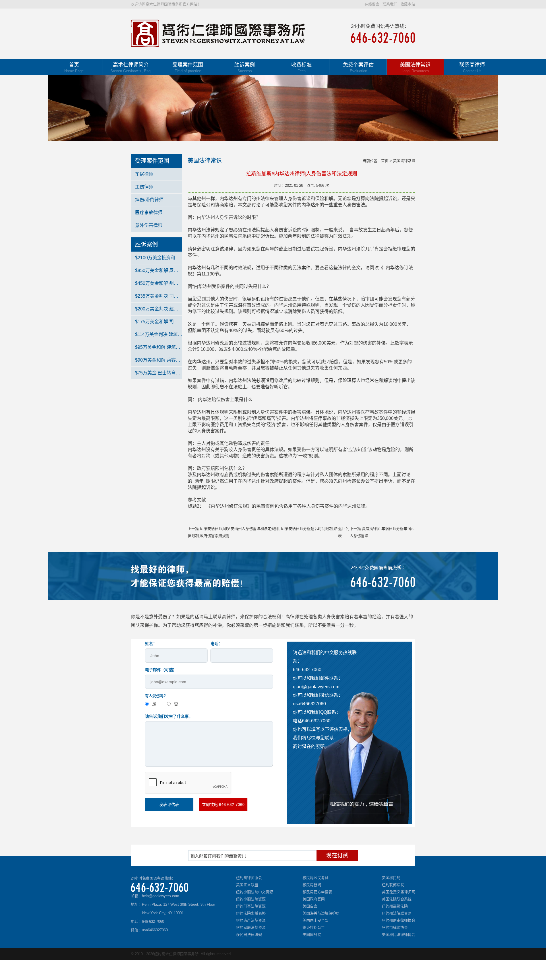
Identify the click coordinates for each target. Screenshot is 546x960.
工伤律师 (144, 186)
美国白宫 (310, 906)
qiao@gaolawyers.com (316, 686)
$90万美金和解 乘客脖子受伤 (158, 360)
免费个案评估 (358, 67)
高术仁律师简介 (131, 67)
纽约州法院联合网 (396, 913)
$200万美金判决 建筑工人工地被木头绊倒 (158, 308)
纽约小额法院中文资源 (254, 892)
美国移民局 (391, 878)
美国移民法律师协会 (398, 934)
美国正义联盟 (247, 885)
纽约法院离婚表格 (251, 913)
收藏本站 (407, 4)
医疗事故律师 (148, 212)
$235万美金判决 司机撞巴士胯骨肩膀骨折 (158, 296)
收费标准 (301, 67)
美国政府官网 (314, 899)
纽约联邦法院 (393, 885)
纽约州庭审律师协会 (398, 920)
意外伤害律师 (148, 225)
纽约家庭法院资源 (251, 927)
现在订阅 (337, 855)
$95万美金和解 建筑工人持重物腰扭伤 (158, 347)
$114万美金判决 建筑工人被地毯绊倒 (158, 334)
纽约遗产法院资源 (251, 920)
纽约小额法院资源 (251, 899)
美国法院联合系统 (396, 899)
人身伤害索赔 (335, 616)
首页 (74, 67)
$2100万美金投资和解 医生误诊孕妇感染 (158, 257)
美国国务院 (312, 934)
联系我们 (389, 4)
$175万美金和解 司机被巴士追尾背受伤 (158, 321)
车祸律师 (144, 174)
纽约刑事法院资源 (251, 906)
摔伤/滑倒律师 (149, 199)
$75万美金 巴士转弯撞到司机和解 (158, 372)
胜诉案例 (244, 67)
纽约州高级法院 (395, 906)
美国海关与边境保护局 (321, 913)
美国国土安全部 (315, 920)
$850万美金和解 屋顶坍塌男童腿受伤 (158, 270)
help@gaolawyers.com (160, 896)
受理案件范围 (187, 67)
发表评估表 (169, 804)
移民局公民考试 (315, 878)
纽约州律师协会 (249, 878)
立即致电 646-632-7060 (223, 804)
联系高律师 (472, 67)
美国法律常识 (415, 67)
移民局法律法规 (249, 934)
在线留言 (372, 4)
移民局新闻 (312, 885)
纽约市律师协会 (395, 927)
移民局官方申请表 (317, 892)
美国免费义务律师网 (398, 892)
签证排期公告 (314, 927)
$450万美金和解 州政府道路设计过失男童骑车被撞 (158, 283)
